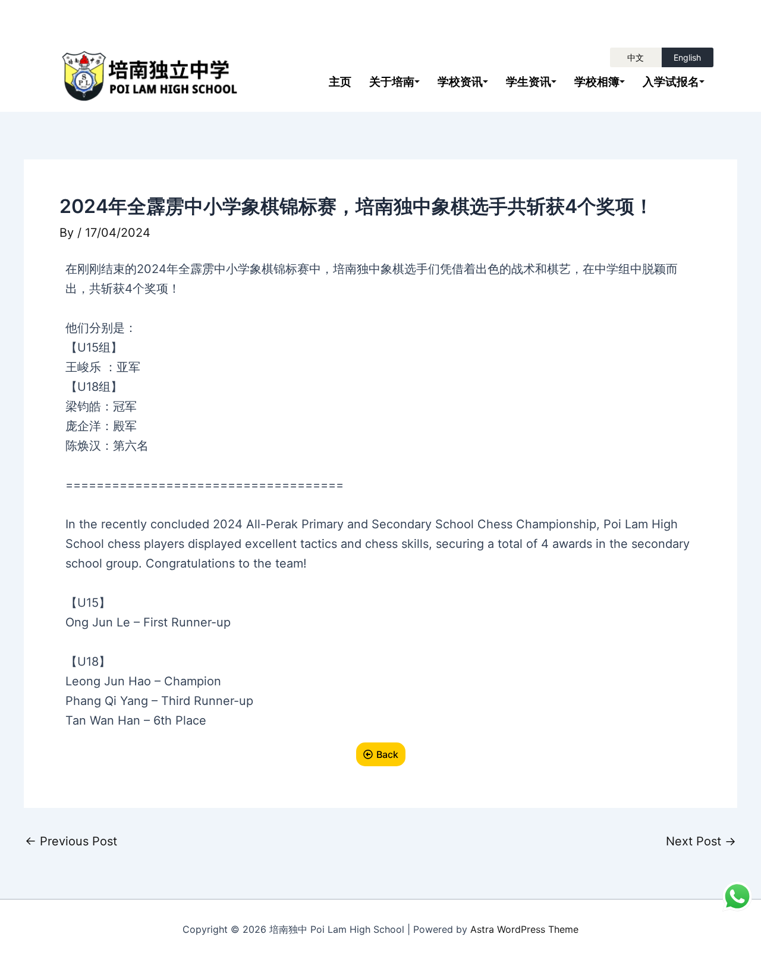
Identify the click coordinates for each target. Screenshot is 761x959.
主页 (340, 81)
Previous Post (71, 841)
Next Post (701, 841)
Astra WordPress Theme (524, 929)
